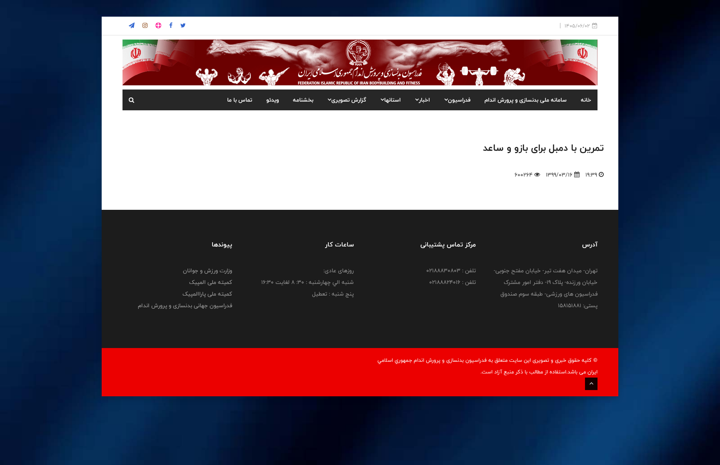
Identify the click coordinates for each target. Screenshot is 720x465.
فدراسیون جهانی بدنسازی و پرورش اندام (185, 306)
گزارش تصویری (348, 100)
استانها (392, 100)
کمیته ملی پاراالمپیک (207, 294)
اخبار (424, 100)
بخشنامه (303, 100)
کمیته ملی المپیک (210, 282)
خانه (586, 100)
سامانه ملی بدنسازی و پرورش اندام (526, 100)
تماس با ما (239, 100)
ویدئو (272, 100)
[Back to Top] (591, 384)
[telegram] (132, 26)
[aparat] (157, 26)
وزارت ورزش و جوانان (207, 271)
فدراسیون (459, 100)
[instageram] (182, 26)
